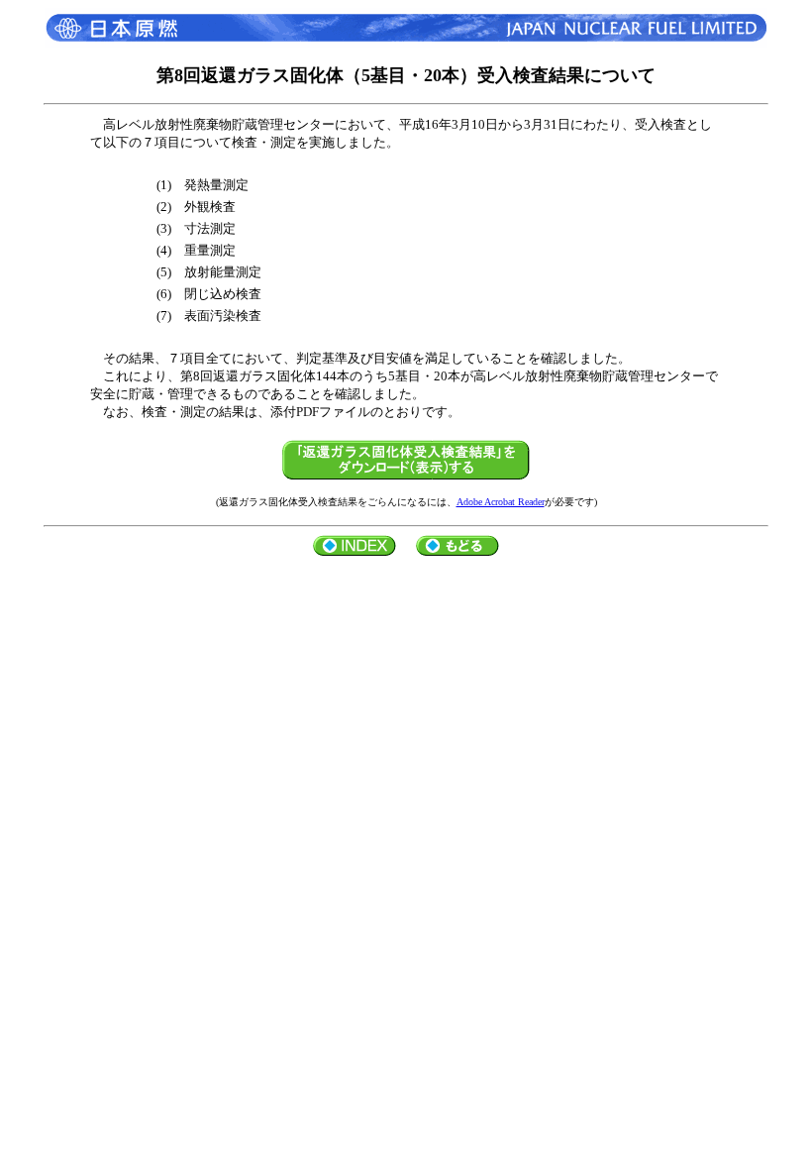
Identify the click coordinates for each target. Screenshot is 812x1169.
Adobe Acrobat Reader (501, 501)
